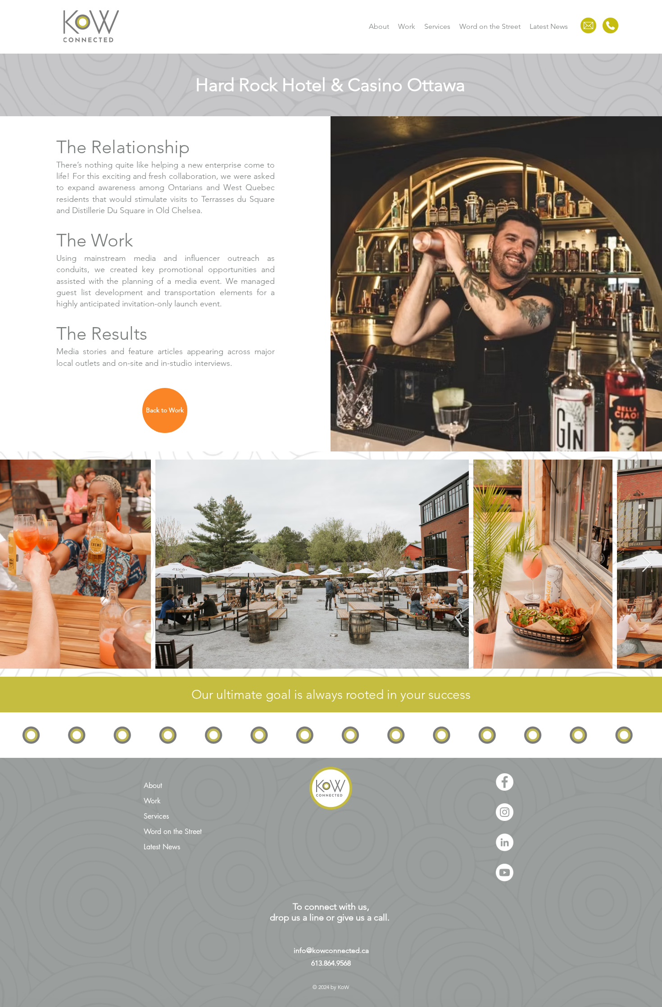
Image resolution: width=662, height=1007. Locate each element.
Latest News (162, 847)
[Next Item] (646, 564)
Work (152, 801)
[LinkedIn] (504, 842)
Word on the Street (173, 831)
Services (156, 816)
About (153, 785)
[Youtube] (504, 872)
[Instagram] (504, 812)
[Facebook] (504, 782)
